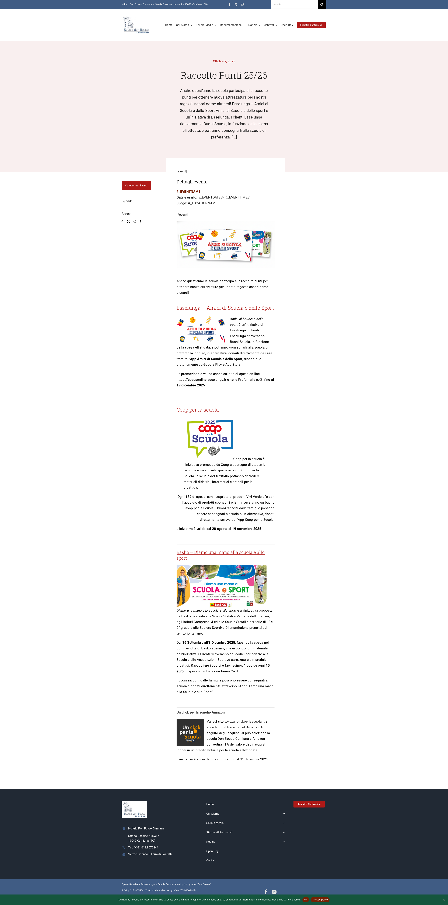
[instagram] (242, 4)
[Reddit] (135, 221)
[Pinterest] (141, 221)
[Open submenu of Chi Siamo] (284, 814)
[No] (443, 899)
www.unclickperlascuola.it (245, 721)
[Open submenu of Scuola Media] (284, 823)
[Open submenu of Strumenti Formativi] (284, 832)
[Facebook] (122, 221)
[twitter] (235, 4)
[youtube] (274, 891)
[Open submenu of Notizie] (284, 842)
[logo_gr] (136, 17)
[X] (128, 221)
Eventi (143, 185)
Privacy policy (320, 899)
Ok (305, 899)
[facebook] (229, 4)
